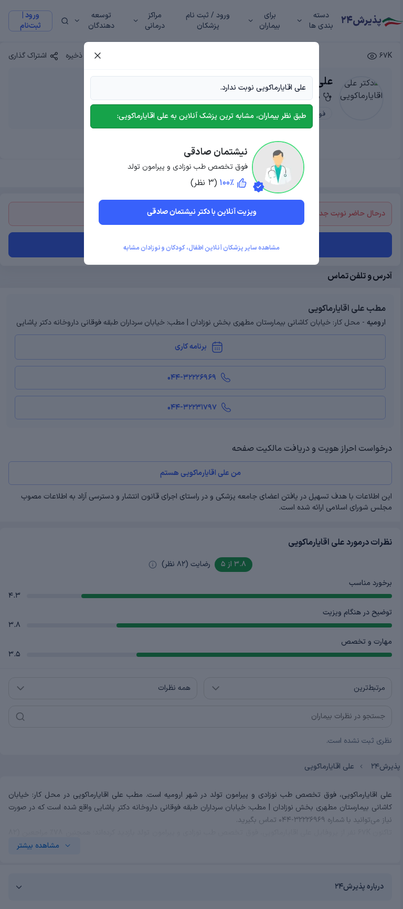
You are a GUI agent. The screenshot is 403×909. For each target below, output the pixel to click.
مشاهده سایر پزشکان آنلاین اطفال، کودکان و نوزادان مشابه (201, 248)
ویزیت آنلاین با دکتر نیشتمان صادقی (202, 212)
